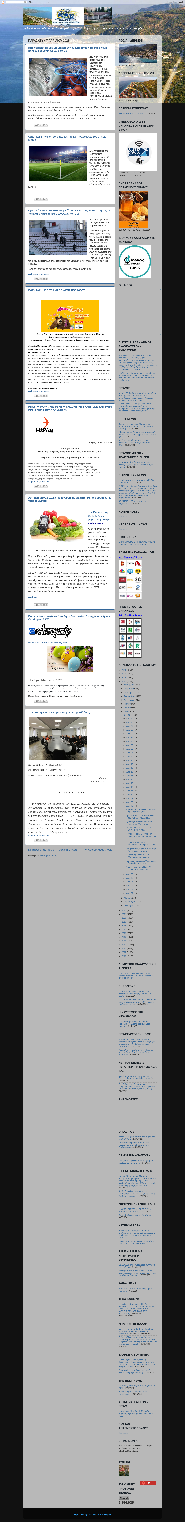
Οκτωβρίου (129, 692)
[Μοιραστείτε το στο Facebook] (43, 125)
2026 (124, 670)
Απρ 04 (130, 882)
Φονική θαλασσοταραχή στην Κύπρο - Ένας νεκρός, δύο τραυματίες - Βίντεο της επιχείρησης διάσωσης (137, 1273)
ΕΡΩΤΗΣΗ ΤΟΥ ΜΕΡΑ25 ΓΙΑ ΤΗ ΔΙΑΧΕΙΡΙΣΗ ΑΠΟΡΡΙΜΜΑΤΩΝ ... (141, 836)
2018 (124, 926)
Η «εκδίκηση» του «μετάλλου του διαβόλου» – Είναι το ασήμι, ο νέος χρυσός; (134, 1023)
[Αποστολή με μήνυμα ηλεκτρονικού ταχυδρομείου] (35, 125)
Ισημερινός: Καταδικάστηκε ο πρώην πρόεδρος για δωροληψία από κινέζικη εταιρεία (136, 464)
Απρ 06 (130, 874)
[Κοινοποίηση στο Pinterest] (46, 125)
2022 (124, 910)
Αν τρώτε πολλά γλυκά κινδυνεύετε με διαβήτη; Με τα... (141, 843)
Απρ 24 (130, 741)
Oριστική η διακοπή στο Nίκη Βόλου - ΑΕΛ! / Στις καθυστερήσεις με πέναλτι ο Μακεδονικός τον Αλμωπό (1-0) (69, 212)
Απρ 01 (130, 893)
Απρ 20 (130, 757)
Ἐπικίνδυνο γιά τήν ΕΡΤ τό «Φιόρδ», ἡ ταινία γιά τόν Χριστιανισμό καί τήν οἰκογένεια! (136, 1331)
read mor (32, 597)
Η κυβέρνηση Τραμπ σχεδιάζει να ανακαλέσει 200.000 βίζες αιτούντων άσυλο (135, 993)
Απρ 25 (130, 737)
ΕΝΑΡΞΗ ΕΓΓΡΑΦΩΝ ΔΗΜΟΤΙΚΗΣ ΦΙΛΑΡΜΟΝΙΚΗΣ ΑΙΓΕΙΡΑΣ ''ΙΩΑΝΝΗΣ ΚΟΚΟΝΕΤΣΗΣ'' (136, 975)
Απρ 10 (130, 795)
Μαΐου (127, 711)
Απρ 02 (130, 889)
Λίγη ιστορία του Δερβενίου (131, 113)
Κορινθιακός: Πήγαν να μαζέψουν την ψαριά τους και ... (141, 810)
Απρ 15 (130, 776)
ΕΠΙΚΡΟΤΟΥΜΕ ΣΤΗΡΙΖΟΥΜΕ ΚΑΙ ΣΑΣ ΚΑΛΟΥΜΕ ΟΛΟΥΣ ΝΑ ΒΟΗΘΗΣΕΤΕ (137, 543)
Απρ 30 (130, 718)
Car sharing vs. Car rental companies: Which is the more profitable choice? (136, 1077)
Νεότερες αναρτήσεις (41, 849)
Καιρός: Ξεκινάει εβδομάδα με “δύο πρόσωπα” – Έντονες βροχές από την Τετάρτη (136, 426)
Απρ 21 (130, 753)
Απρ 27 (130, 730)
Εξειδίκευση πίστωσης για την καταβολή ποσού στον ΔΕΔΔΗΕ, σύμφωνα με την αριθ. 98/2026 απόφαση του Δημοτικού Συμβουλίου (137, 376)
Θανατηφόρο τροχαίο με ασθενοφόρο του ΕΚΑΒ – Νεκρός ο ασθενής (137, 1371)
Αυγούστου (129, 700)
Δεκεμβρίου (129, 685)
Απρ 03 (130, 885)
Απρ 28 (130, 726)
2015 (124, 937)
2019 (124, 922)
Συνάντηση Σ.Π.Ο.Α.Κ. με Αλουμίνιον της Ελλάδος (59, 712)
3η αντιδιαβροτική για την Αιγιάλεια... (135, 1215)
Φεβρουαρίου (130, 902)
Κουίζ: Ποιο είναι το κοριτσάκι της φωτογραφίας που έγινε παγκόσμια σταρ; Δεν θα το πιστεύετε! (137, 1193)
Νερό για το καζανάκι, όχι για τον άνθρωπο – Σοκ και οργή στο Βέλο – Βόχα (135, 442)
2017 (124, 929)
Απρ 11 (130, 791)
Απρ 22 (130, 749)
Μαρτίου (128, 898)
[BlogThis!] (38, 125)
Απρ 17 (130, 768)
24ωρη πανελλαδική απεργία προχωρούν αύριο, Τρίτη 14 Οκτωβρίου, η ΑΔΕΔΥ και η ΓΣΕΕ (137, 434)
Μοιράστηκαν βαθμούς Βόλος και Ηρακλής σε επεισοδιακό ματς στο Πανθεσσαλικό (134, 1145)
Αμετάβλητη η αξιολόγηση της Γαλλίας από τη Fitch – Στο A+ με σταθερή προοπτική (136, 1052)
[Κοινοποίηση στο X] (41, 125)
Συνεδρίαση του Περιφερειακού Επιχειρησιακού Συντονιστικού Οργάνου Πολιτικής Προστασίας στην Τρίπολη (137, 1086)
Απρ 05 (130, 878)
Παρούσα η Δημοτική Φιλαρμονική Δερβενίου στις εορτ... (141, 862)
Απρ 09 (130, 798)
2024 (124, 678)
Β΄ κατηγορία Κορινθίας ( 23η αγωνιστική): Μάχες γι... (139, 868)
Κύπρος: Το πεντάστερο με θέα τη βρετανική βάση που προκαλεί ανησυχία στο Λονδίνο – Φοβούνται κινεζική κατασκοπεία (137, 1043)
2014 (124, 941)
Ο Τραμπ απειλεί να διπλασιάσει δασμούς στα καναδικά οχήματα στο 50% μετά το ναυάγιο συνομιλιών (137, 1001)
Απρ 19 (130, 760)
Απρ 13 (130, 783)
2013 (124, 945)
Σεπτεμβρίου (130, 696)
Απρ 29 (130, 722)
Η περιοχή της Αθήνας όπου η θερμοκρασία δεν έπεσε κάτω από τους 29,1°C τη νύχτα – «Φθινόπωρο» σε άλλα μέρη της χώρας (137, 1363)
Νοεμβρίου (129, 688)
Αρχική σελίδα (68, 849)
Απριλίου (128, 715)
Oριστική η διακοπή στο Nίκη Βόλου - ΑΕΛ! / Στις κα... (139, 823)
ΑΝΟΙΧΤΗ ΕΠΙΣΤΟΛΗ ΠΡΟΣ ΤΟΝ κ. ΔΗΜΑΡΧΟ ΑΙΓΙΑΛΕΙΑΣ (135, 1210)
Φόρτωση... (124, 516)
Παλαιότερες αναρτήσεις (97, 849)
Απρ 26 (130, 734)
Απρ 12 (130, 787)
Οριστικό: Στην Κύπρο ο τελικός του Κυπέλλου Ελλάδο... (140, 816)
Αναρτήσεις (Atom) (48, 856)
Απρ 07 (130, 806)
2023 (124, 681)
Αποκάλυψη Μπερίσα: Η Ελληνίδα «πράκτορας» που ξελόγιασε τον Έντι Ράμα (136, 1413)
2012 (124, 948)
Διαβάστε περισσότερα (38, 274)
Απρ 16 (130, 772)
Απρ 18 (130, 764)
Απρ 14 (130, 779)
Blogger (107, 1515)
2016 (124, 933)
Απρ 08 (130, 802)
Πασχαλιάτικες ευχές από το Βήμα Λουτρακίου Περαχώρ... (141, 850)
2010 (124, 956)
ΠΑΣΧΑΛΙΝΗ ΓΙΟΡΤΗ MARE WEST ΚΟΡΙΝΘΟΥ (56, 290)
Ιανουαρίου (129, 906)
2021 (124, 914)
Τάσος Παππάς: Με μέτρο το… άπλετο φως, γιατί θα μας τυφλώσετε (136, 1242)
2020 (124, 918)
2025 (124, 674)
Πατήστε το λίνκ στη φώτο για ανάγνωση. (48, 643)
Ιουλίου (127, 704)
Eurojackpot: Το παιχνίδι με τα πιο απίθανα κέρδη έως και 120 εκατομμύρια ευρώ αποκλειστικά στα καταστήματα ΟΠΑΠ (137, 1234)
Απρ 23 (130, 745)
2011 (124, 952)
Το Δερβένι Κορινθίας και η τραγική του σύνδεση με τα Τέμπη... (136, 1161)
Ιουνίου (127, 708)
